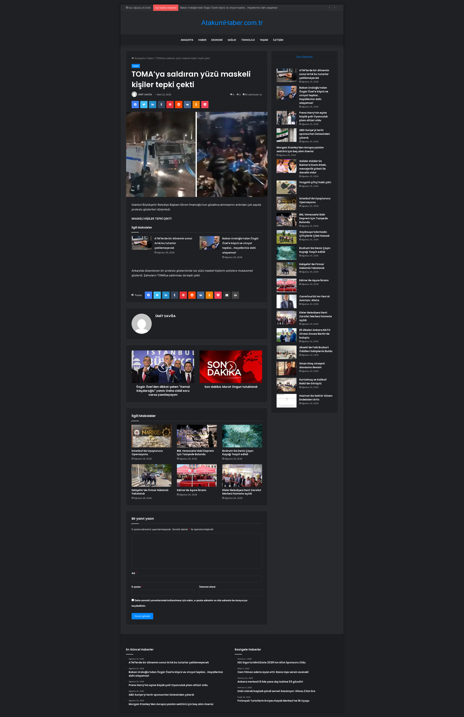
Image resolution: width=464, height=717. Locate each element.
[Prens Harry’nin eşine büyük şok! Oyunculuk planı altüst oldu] (287, 117)
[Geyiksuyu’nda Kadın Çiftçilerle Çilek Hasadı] (287, 237)
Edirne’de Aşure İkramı (191, 490)
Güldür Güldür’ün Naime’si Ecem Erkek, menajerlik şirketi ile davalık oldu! (312, 166)
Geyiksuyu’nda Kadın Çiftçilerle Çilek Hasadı (314, 234)
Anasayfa (187, 39)
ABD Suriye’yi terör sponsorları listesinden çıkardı (314, 134)
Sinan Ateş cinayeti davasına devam (312, 365)
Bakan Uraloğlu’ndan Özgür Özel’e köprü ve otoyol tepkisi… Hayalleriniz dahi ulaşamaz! (313, 95)
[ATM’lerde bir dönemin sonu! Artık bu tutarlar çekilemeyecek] (142, 243)
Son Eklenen (305, 57)
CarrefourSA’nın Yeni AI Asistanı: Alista (314, 298)
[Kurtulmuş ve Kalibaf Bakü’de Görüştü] (287, 384)
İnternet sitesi (207, 586)
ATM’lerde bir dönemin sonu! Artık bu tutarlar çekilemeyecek (173, 243)
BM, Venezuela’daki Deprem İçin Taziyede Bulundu (195, 452)
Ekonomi (217, 39)
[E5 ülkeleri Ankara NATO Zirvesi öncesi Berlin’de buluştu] (287, 335)
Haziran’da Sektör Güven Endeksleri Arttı (315, 397)
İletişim (278, 39)
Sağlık (232, 39)
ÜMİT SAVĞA (145, 94)
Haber (202, 39)
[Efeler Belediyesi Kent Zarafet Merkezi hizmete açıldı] (242, 475)
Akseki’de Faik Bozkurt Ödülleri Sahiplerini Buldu (315, 349)
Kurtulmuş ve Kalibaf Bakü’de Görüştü (313, 381)
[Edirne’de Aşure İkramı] (197, 475)
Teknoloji (248, 39)
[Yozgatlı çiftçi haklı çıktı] (287, 187)
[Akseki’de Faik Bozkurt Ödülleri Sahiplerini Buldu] (287, 352)
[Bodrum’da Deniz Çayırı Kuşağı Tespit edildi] (242, 436)
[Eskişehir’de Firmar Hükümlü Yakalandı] (151, 475)
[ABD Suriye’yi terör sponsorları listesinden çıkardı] (287, 135)
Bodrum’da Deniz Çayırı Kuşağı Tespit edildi (237, 452)
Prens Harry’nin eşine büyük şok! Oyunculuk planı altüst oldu (313, 116)
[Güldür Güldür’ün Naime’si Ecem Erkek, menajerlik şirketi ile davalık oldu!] (287, 166)
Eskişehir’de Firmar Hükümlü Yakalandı (150, 491)
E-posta (137, 586)
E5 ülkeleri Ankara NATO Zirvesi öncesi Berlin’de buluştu (314, 333)
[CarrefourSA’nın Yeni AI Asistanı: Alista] (287, 301)
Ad (134, 573)
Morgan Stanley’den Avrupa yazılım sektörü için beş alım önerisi (300, 149)
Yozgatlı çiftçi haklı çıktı (315, 182)
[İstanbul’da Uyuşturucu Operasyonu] (151, 436)
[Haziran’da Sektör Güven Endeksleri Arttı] (287, 401)
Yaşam (264, 39)
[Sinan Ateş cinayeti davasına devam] (287, 368)
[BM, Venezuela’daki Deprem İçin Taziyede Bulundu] (197, 436)
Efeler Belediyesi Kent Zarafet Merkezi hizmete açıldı (241, 491)
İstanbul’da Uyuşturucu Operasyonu (147, 452)
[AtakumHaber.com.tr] (232, 22)
